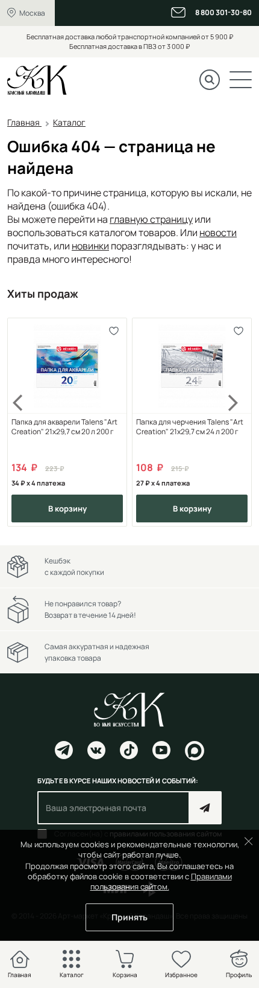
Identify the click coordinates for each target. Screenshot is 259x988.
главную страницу (151, 219)
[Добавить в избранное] (113, 331)
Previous (25, 422)
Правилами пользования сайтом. (161, 881)
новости (218, 232)
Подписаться (205, 807)
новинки (90, 245)
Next (234, 422)
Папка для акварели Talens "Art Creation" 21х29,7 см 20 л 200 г (64, 427)
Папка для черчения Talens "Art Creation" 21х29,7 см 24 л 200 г (189, 427)
